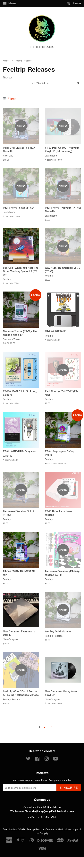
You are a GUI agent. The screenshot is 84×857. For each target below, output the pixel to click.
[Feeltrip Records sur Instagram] (46, 759)
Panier (76, 3)
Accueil (6, 60)
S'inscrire (69, 787)
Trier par (7, 77)
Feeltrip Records (35, 829)
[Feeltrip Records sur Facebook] (37, 759)
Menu (12, 3)
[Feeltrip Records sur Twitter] (28, 759)
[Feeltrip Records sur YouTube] (55, 759)
